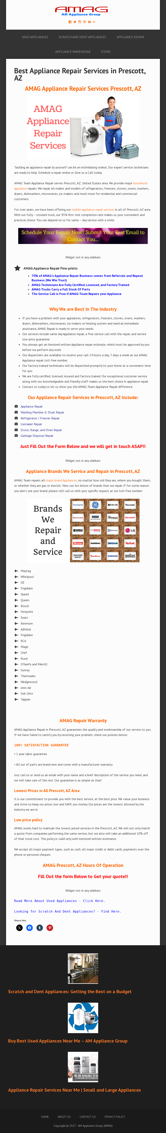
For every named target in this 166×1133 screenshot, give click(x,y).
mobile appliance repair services (93, 209)
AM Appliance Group (83, 10)
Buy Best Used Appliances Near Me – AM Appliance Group (68, 1041)
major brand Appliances (61, 480)
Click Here (93, 901)
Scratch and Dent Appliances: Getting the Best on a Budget (70, 991)
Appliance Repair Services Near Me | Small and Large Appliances (74, 1090)
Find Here (110, 911)
